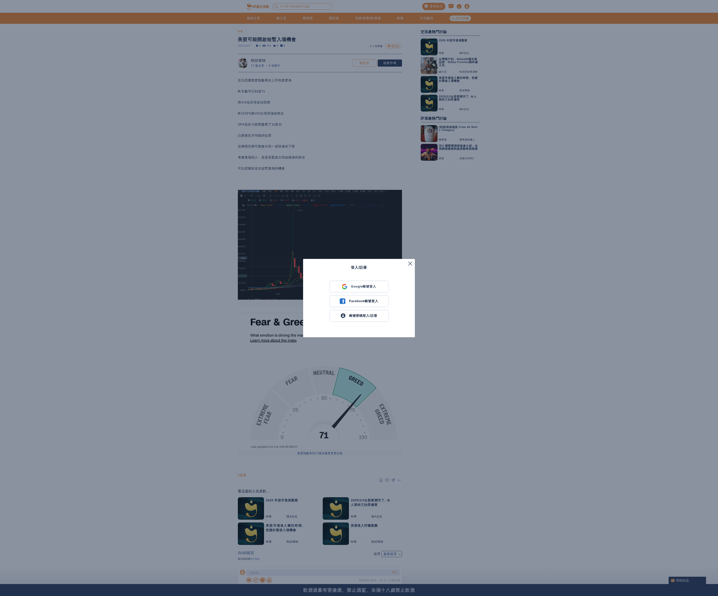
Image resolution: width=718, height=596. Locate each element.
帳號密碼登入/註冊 (363, 315)
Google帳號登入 (363, 286)
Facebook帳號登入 (363, 301)
